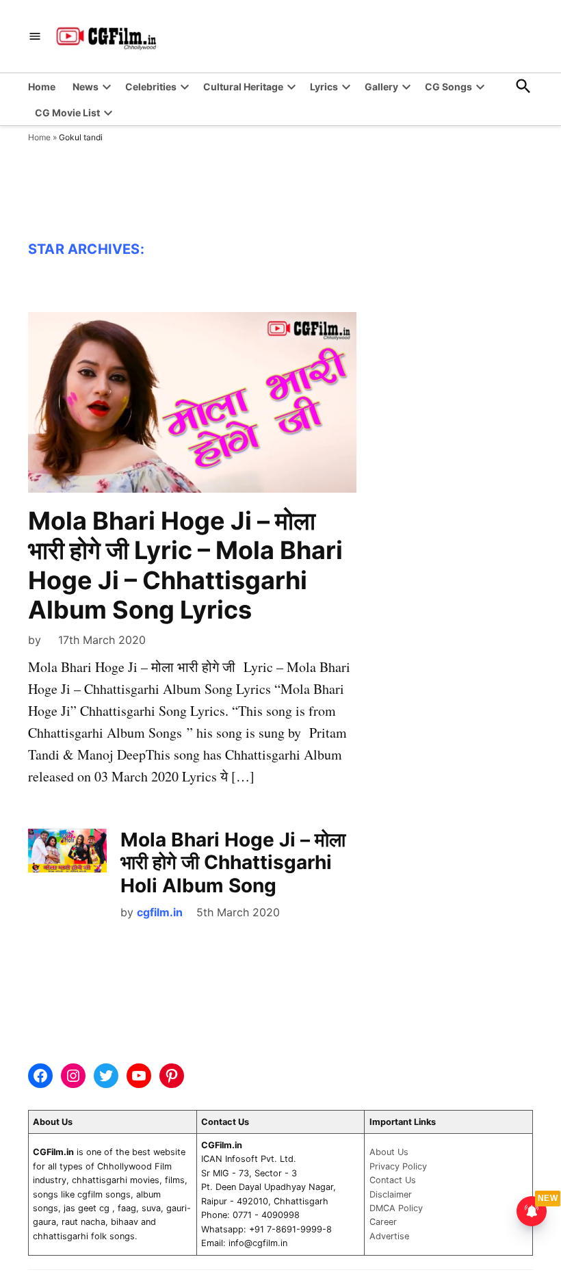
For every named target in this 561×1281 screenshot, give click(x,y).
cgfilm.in (160, 912)
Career (383, 1222)
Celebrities (151, 86)
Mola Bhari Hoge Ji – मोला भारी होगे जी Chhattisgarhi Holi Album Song (232, 862)
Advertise (389, 1236)
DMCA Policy (396, 1208)
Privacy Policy (398, 1166)
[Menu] (35, 36)
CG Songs (448, 86)
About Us (388, 1152)
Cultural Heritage (243, 86)
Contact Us (392, 1180)
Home (41, 86)
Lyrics (324, 86)
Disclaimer (390, 1194)
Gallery (381, 86)
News (86, 86)
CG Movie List (67, 112)
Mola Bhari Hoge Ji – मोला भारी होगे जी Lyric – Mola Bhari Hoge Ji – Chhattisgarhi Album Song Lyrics (185, 565)
